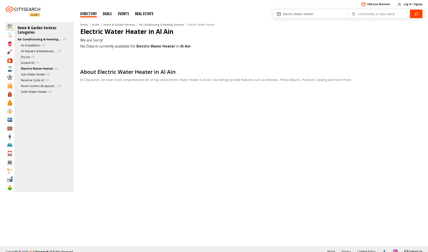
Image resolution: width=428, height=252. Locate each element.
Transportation (10, 153)
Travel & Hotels (10, 94)
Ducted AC (28, 63)
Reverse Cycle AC (32, 80)
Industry (10, 179)
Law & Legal (10, 111)
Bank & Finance (10, 103)
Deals (107, 13)
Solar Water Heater (34, 92)
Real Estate (144, 13)
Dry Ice (25, 57)
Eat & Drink (10, 35)
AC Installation (30, 45)
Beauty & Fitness (10, 52)
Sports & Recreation (10, 77)
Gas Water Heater (33, 74)
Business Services (10, 128)
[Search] (416, 14)
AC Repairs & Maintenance (39, 51)
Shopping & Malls (10, 86)
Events (123, 13)
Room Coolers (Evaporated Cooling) (39, 86)
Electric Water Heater (37, 68)
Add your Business (378, 4)
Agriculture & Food (10, 187)
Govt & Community (10, 162)
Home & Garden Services (119, 25)
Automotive (10, 145)
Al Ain (34, 14)
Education (10, 69)
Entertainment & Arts (10, 43)
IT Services (10, 120)
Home (84, 25)
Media (10, 136)
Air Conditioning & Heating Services (161, 25)
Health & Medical (10, 60)
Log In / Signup (412, 4)
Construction (10, 170)
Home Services (10, 26)
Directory (88, 13)
